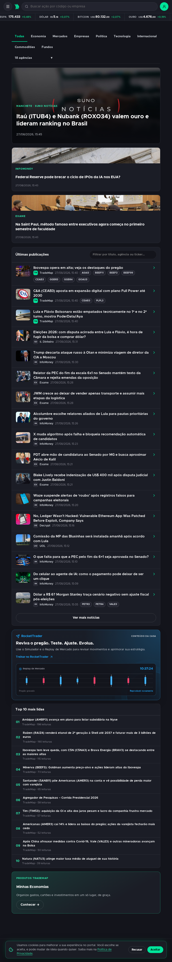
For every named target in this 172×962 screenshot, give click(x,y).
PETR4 (99, 604)
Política (101, 36)
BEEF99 (128, 273)
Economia (38, 36)
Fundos (47, 47)
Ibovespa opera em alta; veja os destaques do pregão (78, 268)
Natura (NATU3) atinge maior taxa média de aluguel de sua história (70, 858)
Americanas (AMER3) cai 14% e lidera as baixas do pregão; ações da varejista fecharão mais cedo (89, 826)
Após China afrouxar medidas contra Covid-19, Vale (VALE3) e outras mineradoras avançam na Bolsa (89, 843)
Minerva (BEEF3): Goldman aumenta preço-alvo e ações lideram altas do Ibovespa (82, 767)
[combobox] (92, 6)
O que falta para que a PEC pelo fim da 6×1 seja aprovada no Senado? (91, 557)
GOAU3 (82, 279)
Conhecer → (30, 904)
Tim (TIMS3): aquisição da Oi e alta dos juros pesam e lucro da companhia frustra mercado (87, 811)
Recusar (137, 949)
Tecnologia (122, 36)
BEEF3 (114, 273)
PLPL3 (99, 300)
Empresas (81, 36)
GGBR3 (54, 279)
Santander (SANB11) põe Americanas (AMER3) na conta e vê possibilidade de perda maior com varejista (87, 782)
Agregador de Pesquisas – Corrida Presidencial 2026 (60, 797)
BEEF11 (99, 273)
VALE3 (113, 604)
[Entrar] (164, 6)
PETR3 (86, 604)
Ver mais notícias (86, 617)
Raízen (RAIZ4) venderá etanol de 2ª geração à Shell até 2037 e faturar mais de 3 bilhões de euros (89, 735)
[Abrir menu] (8, 6)
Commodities (25, 47)
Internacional (147, 36)
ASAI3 (85, 273)
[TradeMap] (16, 6)
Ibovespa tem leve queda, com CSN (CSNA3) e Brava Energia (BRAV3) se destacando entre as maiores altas (89, 752)
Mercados (60, 36)
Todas (19, 36)
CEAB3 (39, 279)
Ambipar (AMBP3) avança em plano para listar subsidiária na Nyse (70, 719)
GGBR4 (68, 279)
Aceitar (155, 949)
